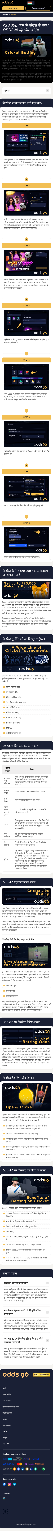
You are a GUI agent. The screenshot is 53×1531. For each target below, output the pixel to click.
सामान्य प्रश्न (7, 1425)
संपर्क (4, 1388)
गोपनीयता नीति (7, 1413)
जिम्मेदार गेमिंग (7, 1395)
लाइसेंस (5, 1419)
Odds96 (5, 15)
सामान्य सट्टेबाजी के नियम (11, 1407)
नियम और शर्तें (7, 1401)
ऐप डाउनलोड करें (38, 8)
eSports (6, 1444)
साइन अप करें (13, 8)
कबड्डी (5, 1438)
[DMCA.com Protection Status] (41, 1375)
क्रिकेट (5, 1431)
